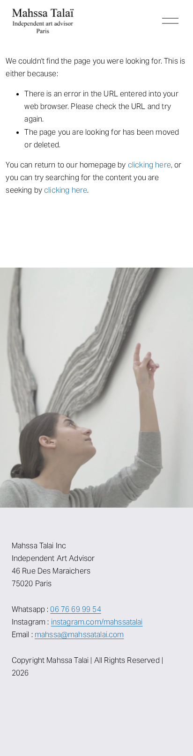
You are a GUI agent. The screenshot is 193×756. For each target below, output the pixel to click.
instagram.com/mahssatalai (97, 622)
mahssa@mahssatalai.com (79, 635)
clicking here (149, 165)
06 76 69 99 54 (75, 609)
